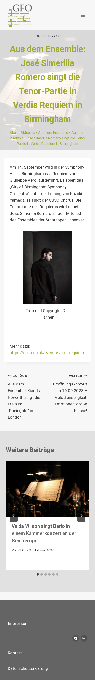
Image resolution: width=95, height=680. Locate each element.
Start (14, 132)
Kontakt (15, 653)
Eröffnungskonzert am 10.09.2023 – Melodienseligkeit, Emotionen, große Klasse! (70, 394)
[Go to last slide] (14, 516)
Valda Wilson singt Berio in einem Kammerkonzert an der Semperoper (44, 533)
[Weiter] (81, 516)
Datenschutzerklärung (28, 668)
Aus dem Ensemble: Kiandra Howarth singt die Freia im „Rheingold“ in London (24, 397)
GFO (21, 550)
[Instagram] (84, 638)
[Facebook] (75, 638)
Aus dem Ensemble (53, 132)
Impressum (18, 623)
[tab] (38, 574)
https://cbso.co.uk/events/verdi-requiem (47, 353)
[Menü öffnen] (82, 15)
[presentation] (47, 489)
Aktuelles (28, 132)
